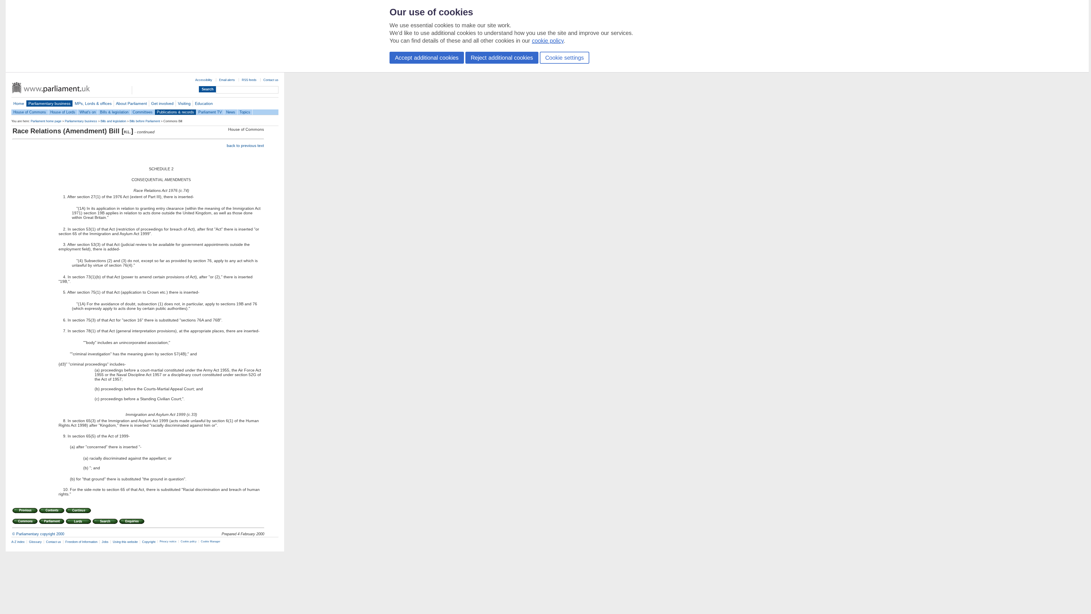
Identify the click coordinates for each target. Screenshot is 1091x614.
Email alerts (227, 80)
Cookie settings (564, 58)
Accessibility (203, 80)
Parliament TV (210, 112)
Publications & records (175, 112)
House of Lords (62, 112)
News (230, 112)
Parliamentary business (49, 103)
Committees (143, 112)
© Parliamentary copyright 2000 (38, 534)
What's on (88, 112)
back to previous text (245, 145)
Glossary (35, 542)
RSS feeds (249, 80)
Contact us (270, 80)
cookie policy (548, 41)
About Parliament (131, 103)
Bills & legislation (114, 112)
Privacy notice (168, 541)
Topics (245, 112)
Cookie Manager (210, 541)
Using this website (125, 542)
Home (18, 103)
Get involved (162, 103)
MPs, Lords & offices (93, 103)
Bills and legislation (113, 121)
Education (204, 103)
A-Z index (18, 542)
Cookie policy (189, 541)
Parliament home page (46, 121)
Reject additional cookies (502, 58)
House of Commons (29, 112)
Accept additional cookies (427, 58)
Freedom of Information (81, 542)
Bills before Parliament (145, 121)
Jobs (105, 542)
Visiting (184, 103)
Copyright (148, 542)
